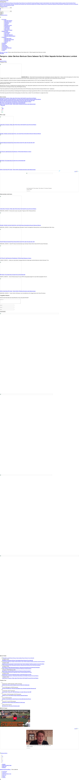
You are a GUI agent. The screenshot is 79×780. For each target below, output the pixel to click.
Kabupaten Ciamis (8, 25)
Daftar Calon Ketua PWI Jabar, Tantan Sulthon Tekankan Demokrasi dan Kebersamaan (18, 104)
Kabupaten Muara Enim (9, 39)
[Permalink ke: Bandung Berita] (1, 59)
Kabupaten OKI (7, 40)
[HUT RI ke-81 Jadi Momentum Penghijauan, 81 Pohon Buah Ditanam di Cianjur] (6, 150)
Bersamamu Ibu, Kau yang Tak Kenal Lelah (11, 705)
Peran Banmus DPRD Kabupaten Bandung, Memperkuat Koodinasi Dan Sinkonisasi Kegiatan (21, 667)
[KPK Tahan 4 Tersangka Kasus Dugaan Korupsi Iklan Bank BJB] (6, 159)
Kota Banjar (6, 23)
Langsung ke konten (4, 0)
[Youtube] (2, 760)
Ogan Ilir (6, 41)
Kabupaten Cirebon (8, 30)
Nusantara (4, 37)
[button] (11, 7)
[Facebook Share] (2, 107)
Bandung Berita (3, 61)
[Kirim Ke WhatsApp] (2, 112)
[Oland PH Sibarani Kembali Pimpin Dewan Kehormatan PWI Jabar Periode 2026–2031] (6, 141)
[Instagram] (2, 757)
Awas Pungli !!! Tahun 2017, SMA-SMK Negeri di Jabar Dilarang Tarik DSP (16, 691)
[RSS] (2, 762)
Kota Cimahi (6, 33)
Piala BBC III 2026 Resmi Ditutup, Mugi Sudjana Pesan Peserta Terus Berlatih (15, 3)
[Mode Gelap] (0, 9)
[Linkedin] (2, 758)
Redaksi (3, 764)
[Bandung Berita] (3, 6)
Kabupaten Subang (8, 20)
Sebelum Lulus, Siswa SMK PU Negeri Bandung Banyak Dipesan (15, 695)
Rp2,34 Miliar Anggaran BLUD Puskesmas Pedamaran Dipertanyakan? (49, 4)
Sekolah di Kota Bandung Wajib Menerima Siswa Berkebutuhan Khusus (16, 698)
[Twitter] (2, 756)
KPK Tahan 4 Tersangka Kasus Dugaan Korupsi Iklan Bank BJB (12, 102)
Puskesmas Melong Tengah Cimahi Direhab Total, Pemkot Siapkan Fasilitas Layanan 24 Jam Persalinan (52, 3)
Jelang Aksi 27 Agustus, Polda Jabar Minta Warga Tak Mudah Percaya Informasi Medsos (18, 98)
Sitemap (4, 767)
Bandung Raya (5, 31)
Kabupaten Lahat (7, 38)
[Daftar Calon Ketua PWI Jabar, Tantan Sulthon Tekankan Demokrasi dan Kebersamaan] (6, 168)
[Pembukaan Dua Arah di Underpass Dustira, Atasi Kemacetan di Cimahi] (17, 672)
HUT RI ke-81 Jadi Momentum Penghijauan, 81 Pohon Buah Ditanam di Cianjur (15, 101)
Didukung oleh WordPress (5, 769)
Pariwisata (4, 49)
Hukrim (3, 50)
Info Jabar (4, 19)
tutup (1, 12)
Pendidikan (4, 43)
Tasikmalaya (7, 27)
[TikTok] (2, 761)
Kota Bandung (7, 32)
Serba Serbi (4, 45)
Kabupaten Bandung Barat (9, 36)
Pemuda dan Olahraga (6, 47)
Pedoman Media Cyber (7, 765)
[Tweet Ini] (2, 108)
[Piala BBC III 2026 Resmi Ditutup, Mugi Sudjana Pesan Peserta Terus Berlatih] (18, 658)
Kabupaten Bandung (8, 34)
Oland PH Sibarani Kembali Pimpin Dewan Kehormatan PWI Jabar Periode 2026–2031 (17, 100)
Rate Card (4, 766)
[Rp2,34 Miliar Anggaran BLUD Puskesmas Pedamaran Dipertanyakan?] (16, 668)
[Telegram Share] (2, 111)
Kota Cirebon (7, 28)
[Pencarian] (0, 10)
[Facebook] (2, 755)
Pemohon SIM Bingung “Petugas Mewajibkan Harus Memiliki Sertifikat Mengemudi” (19, 688)
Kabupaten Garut (7, 21)
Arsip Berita (4, 771)
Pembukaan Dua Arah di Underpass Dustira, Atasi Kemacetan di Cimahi (16, 674)
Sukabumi (6, 24)
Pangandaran (7, 26)
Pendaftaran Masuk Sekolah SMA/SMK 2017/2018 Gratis (13, 702)
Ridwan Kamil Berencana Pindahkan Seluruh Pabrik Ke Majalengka (15, 684)
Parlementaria (5, 46)
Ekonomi (4, 44)
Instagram (4, 772)
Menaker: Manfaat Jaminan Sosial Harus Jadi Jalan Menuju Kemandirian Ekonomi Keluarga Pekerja (20, 99)
